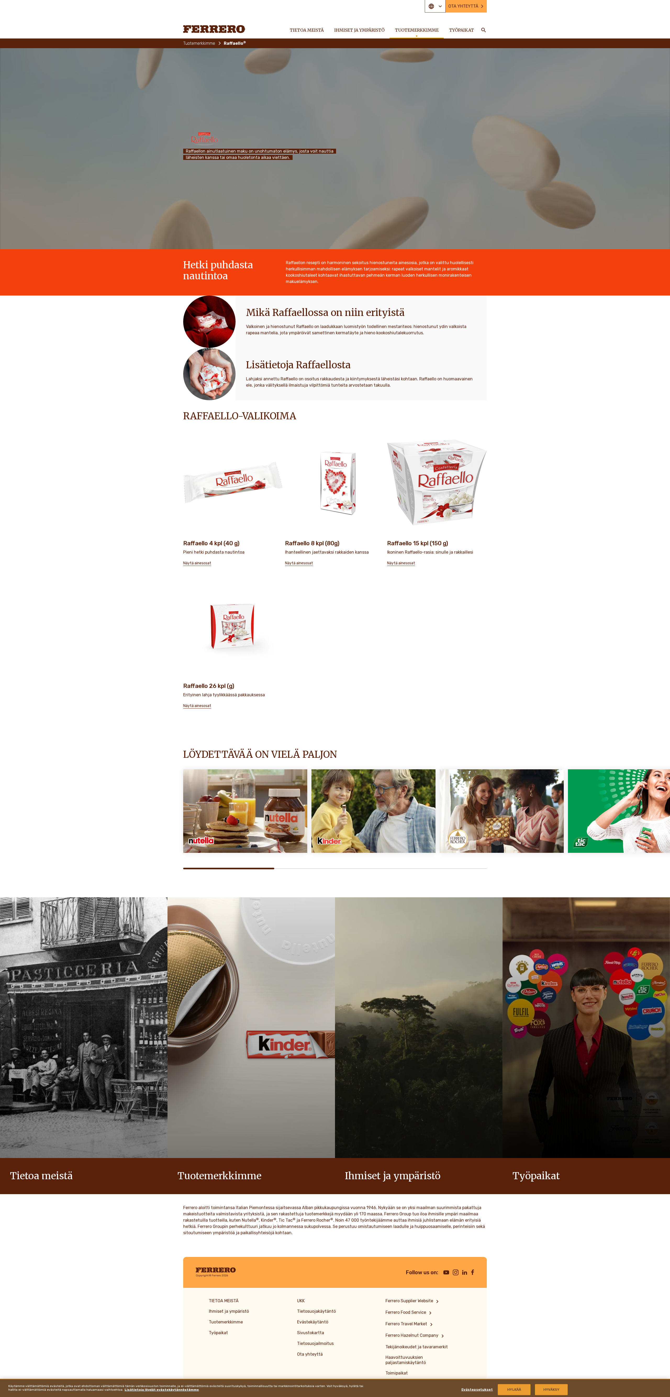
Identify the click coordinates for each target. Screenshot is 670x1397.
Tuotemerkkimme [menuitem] (417, 30)
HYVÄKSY (551, 1389)
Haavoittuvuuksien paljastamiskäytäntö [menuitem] (406, 1360)
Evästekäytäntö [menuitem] (312, 1322)
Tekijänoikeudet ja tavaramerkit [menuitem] (417, 1346)
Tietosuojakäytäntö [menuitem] (316, 1311)
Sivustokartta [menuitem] (310, 1332)
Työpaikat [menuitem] (461, 30)
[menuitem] (413, 1301)
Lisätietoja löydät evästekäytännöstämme (162, 1389)
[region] (335, 1388)
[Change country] (435, 6)
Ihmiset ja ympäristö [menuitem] (359, 30)
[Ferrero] (214, 29)
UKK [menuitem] (301, 1300)
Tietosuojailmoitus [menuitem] (315, 1343)
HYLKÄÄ (514, 1389)
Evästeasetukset (477, 1389)
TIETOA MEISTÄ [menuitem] (307, 30)
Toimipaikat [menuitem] (397, 1373)
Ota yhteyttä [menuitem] (463, 6)
